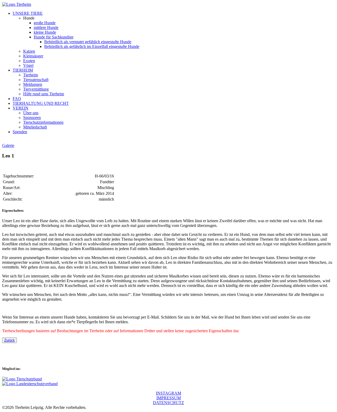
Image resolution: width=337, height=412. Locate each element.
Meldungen (32, 84)
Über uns (30, 113)
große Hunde (45, 23)
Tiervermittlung (36, 89)
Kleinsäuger (33, 56)
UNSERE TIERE (28, 13)
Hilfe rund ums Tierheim (43, 94)
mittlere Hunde (46, 27)
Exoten (29, 60)
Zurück (9, 340)
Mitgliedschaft (35, 127)
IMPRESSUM (168, 398)
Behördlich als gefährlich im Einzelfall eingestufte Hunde (91, 46)
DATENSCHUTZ (168, 402)
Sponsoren (32, 117)
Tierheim (30, 75)
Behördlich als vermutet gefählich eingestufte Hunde (87, 41)
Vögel (28, 65)
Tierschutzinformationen (43, 122)
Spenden (20, 132)
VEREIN (20, 108)
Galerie (8, 145)
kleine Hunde (45, 32)
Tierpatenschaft (35, 79)
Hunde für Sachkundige (53, 37)
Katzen (29, 51)
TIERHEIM (23, 70)
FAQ (17, 98)
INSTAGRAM (168, 393)
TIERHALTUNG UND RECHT (41, 103)
